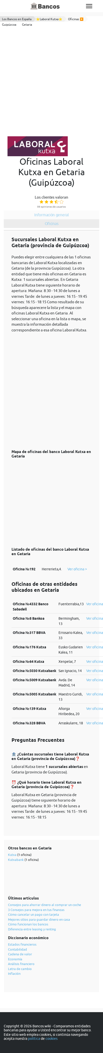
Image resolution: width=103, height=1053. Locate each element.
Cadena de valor (20, 954)
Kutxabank (16, 860)
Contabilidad (17, 949)
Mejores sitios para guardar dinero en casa (39, 919)
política (34, 1039)
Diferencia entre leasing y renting (32, 929)
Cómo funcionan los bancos (28, 924)
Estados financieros (22, 944)
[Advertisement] (51, 82)
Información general (51, 215)
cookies (52, 1039)
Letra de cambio (20, 969)
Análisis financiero (21, 964)
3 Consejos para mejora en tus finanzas (36, 910)
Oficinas (51, 223)
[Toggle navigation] (89, 6)
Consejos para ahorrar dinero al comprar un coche (44, 905)
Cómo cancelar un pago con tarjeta (33, 914)
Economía (15, 959)
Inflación (14, 974)
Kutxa (12, 855)
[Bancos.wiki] (45, 6)
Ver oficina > (77, 569)
